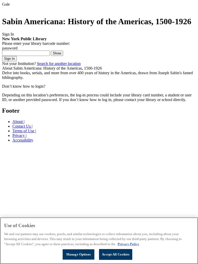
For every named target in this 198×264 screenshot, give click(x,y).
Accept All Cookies (115, 254)
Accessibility (22, 140)
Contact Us (22, 126)
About (18, 121)
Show (57, 53)
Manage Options (78, 254)
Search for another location (59, 63)
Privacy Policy (128, 244)
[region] (99, 240)
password (10, 48)
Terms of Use (23, 131)
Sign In (9, 59)
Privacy (19, 135)
